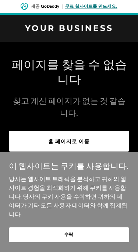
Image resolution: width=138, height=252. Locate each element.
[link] (69, 28)
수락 (69, 234)
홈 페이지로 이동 (69, 141)
